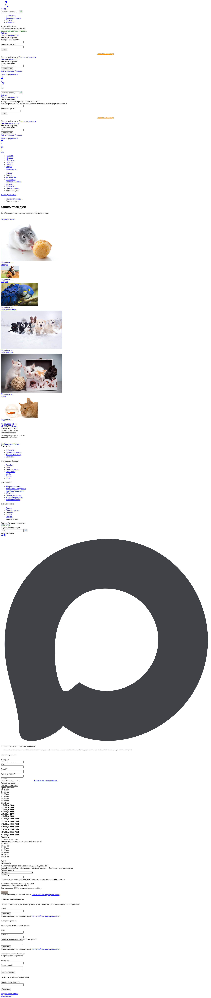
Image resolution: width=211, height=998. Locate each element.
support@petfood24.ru (9, 437)
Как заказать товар (13, 455)
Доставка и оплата (13, 18)
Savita (8, 474)
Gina (8, 467)
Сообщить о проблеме (10, 444)
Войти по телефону (105, 54)
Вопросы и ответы (13, 486)
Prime (8, 478)
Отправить (6, 914)
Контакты (10, 22)
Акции (9, 175)
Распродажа (11, 177)
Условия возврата (13, 500)
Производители (12, 188)
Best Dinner (10, 472)
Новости (9, 512)
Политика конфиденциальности (14, 439)
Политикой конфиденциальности (45, 895)
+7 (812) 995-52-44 (8, 26)
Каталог (9, 173)
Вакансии (10, 457)
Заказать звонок (8, 972)
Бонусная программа (14, 497)
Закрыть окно (6, 996)
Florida (8, 476)
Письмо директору (13, 495)
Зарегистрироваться (27, 57)
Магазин (9, 493)
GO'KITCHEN (12, 469)
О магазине (10, 16)
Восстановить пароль (10, 59)
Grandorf (9, 465)
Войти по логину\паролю (11, 71)
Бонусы (9, 20)
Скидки (9, 517)
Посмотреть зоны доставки (45, 781)
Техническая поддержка (16, 489)
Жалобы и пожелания (15, 491)
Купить (4, 892)
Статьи (9, 514)
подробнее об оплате (9, 994)
